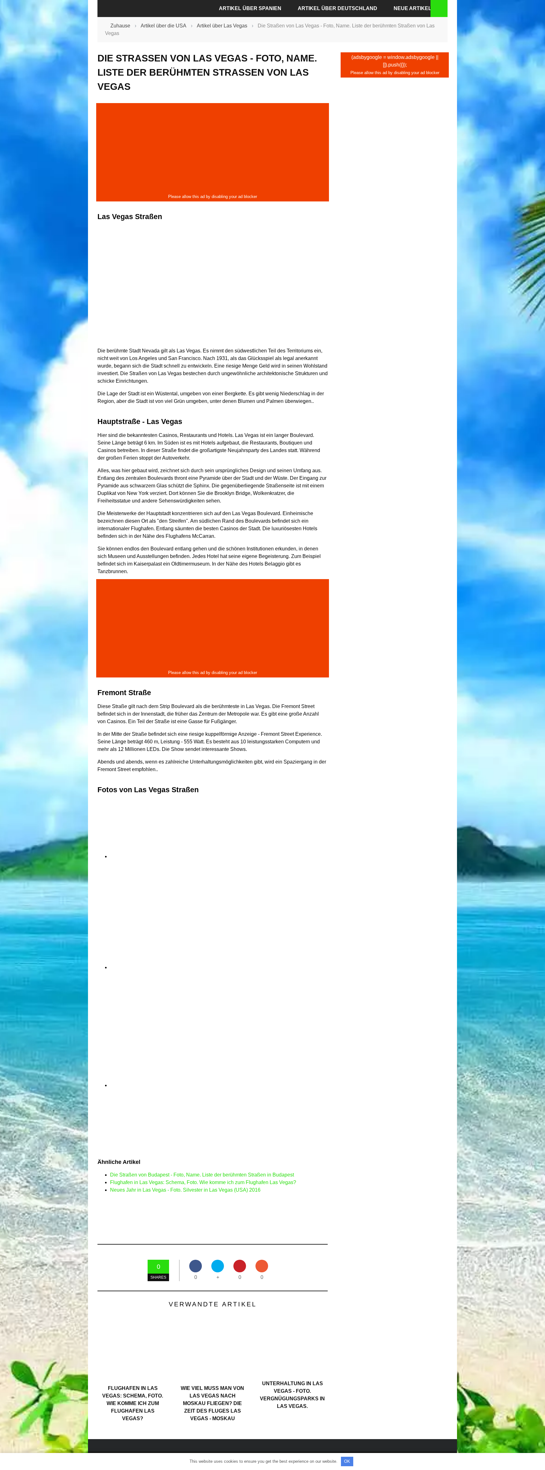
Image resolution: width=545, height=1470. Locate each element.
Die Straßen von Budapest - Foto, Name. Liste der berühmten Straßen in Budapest (202, 1174)
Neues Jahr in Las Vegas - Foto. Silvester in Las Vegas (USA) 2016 (185, 1190)
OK (347, 1461)
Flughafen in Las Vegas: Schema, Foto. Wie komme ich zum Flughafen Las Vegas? (203, 1182)
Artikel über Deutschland (337, 8)
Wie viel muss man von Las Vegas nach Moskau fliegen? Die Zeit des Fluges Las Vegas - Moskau (212, 1403)
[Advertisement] (212, 148)
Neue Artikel (412, 8)
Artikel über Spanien (250, 8)
